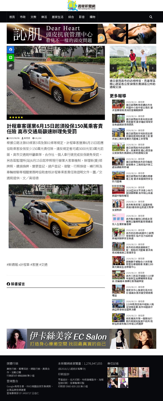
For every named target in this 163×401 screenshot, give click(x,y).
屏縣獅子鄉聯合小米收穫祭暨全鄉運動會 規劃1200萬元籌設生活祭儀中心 (132, 264)
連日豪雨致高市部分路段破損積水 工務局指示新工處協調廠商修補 (132, 164)
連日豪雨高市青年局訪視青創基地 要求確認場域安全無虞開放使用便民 (132, 121)
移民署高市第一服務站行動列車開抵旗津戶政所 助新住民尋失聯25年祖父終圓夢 (132, 321)
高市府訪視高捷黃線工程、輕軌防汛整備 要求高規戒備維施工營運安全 (132, 250)
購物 (92, 17)
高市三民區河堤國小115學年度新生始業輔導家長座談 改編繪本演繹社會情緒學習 (133, 278)
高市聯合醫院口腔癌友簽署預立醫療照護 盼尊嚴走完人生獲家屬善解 (132, 221)
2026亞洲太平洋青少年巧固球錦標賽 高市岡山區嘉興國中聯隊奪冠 (132, 193)
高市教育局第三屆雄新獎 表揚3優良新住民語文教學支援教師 (133, 207)
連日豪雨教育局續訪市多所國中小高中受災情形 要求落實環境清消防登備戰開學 (132, 107)
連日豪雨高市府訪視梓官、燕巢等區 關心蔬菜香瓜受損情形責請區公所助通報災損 (133, 84)
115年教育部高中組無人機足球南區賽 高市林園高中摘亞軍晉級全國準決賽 (133, 307)
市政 (23, 17)
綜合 (71, 17)
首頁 (12, 17)
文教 (33, 17)
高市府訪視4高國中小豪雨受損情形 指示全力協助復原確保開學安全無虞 (133, 235)
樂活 (44, 17)
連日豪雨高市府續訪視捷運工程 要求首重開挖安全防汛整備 (132, 178)
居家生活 (57, 17)
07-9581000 (20, 375)
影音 (82, 17)
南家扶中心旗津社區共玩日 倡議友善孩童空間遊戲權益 (132, 292)
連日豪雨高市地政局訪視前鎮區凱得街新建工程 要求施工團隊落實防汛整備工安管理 (132, 136)
